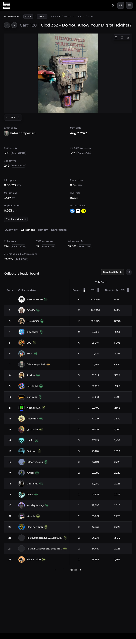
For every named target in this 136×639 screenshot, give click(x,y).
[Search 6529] (120, 5)
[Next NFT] (14, 25)
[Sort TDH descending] (98, 291)
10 (75, 569)
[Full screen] (116, 37)
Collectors (28, 229)
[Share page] (112, 5)
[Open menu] (129, 5)
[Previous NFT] (7, 25)
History (43, 229)
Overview (11, 229)
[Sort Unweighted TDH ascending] (128, 289)
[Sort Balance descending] (84, 291)
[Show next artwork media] (19, 118)
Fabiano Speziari (22, 133)
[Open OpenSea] (72, 211)
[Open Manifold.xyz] (78, 211)
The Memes (13, 16)
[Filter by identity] (129, 272)
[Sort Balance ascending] (84, 289)
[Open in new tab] (122, 37)
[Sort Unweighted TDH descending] (128, 291)
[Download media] (128, 37)
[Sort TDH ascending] (98, 289)
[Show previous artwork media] (7, 118)
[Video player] (68, 73)
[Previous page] (55, 570)
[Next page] (81, 570)
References (59, 229)
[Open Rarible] (83, 211)
